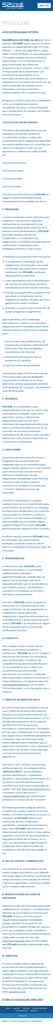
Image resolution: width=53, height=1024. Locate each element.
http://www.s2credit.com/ (36, 789)
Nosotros (16, 1008)
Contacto (34, 1011)
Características (21, 1011)
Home (8, 1008)
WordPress (37, 1021)
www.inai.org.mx (17, 991)
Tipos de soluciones (39, 1008)
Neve (5, 1021)
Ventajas (26, 1008)
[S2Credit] (13, 5)
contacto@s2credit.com (15, 684)
